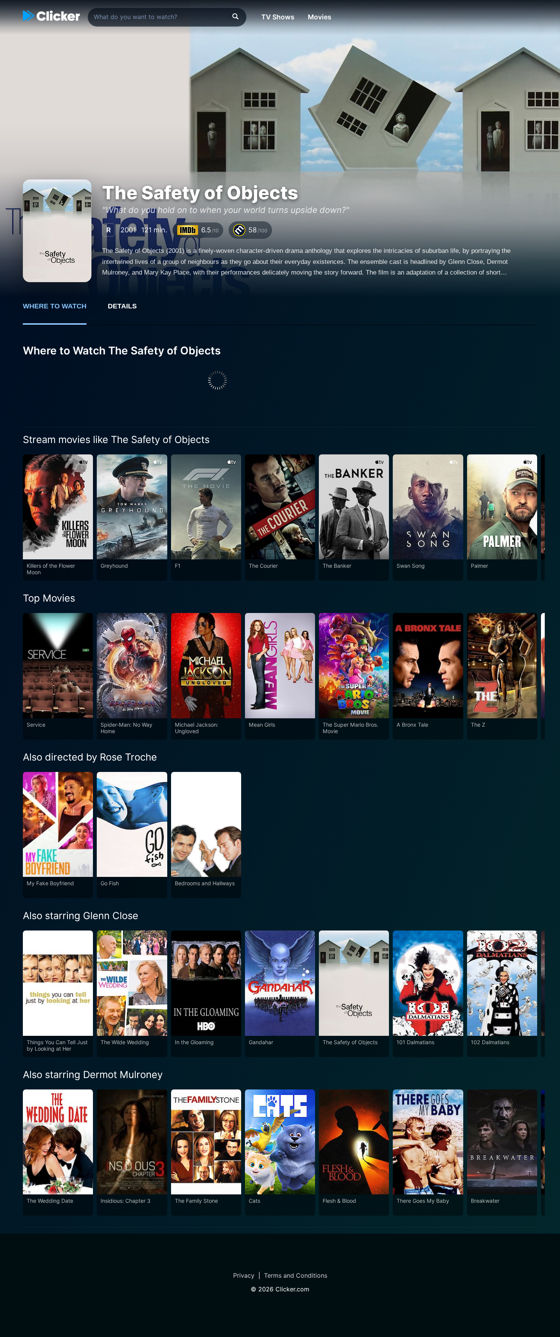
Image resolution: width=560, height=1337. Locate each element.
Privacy (243, 1275)
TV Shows (277, 17)
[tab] (60, 310)
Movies (319, 17)
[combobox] (167, 17)
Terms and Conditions (295, 1275)
